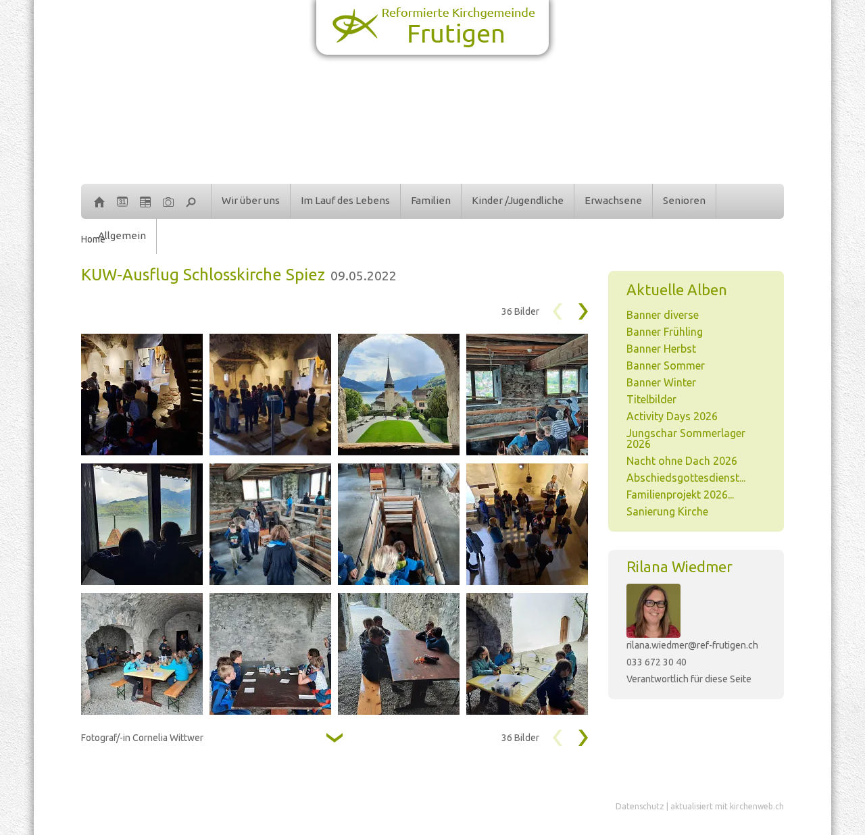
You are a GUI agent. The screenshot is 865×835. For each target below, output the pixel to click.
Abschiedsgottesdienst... (685, 477)
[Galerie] (168, 201)
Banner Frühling (664, 331)
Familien (431, 200)
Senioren (684, 200)
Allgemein (122, 235)
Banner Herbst (661, 348)
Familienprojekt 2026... (680, 494)
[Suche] (191, 201)
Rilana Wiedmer (679, 566)
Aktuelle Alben (676, 289)
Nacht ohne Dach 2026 (681, 460)
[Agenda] (145, 201)
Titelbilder (651, 399)
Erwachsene (613, 200)
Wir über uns (251, 200)
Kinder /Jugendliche (518, 200)
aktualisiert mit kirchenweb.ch (727, 806)
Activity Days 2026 (672, 416)
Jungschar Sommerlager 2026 (685, 438)
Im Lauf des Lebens (345, 200)
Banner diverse (662, 314)
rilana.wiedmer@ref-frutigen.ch (692, 645)
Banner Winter (661, 382)
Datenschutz (640, 806)
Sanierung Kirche (667, 511)
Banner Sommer (665, 365)
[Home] (99, 201)
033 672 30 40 (656, 662)
